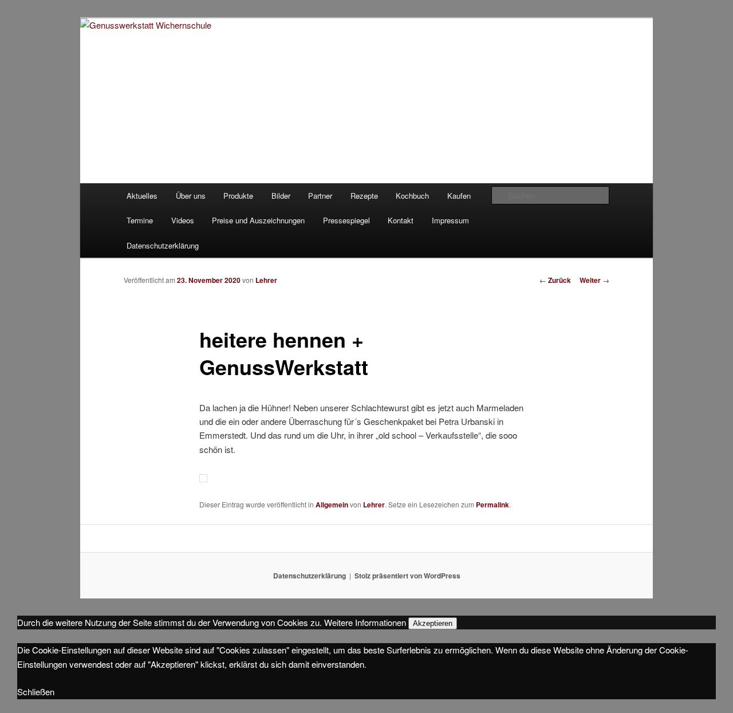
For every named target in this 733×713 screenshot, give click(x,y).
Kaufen (459, 195)
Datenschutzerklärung (163, 245)
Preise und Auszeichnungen (258, 220)
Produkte (238, 195)
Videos (182, 220)
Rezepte (364, 195)
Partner (320, 195)
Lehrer (266, 280)
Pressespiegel (346, 220)
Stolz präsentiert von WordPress (407, 575)
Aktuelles (142, 195)
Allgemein (332, 504)
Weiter (594, 280)
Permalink (492, 504)
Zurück (555, 280)
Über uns (191, 195)
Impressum (450, 220)
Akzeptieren (432, 623)
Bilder (280, 195)
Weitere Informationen (365, 622)
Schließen (35, 692)
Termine (140, 220)
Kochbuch (412, 195)
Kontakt (400, 220)
